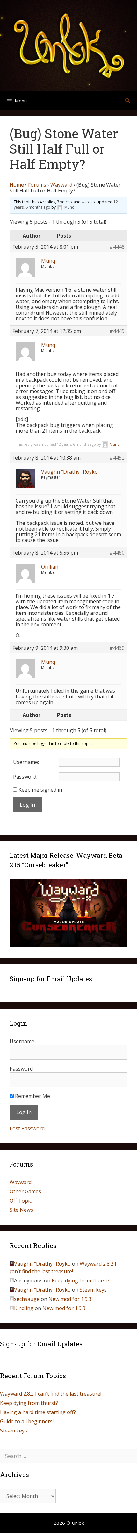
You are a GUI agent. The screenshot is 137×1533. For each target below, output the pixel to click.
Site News (21, 1209)
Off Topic (21, 1200)
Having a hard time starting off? (38, 1412)
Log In (27, 804)
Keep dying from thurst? (81, 1280)
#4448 (117, 247)
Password (21, 1068)
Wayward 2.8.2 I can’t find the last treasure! (50, 1393)
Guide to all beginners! (27, 1421)
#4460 (117, 553)
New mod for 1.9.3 (69, 1298)
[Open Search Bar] (127, 100)
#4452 (117, 458)
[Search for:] (68, 1456)
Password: (25, 777)
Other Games (25, 1191)
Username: (26, 762)
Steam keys (93, 1289)
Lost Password (27, 1128)
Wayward (61, 184)
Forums (37, 184)
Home (17, 184)
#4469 (117, 648)
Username (22, 1041)
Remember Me (32, 1096)
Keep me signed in (40, 790)
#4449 (117, 331)
